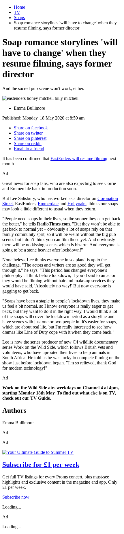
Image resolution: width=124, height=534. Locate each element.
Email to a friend (29, 148)
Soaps (19, 17)
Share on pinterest (30, 138)
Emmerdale (48, 203)
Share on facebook (31, 127)
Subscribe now (15, 497)
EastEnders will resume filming (78, 158)
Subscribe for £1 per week (40, 464)
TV (17, 12)
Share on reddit (28, 143)
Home (19, 7)
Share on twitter (28, 133)
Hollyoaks (76, 203)
